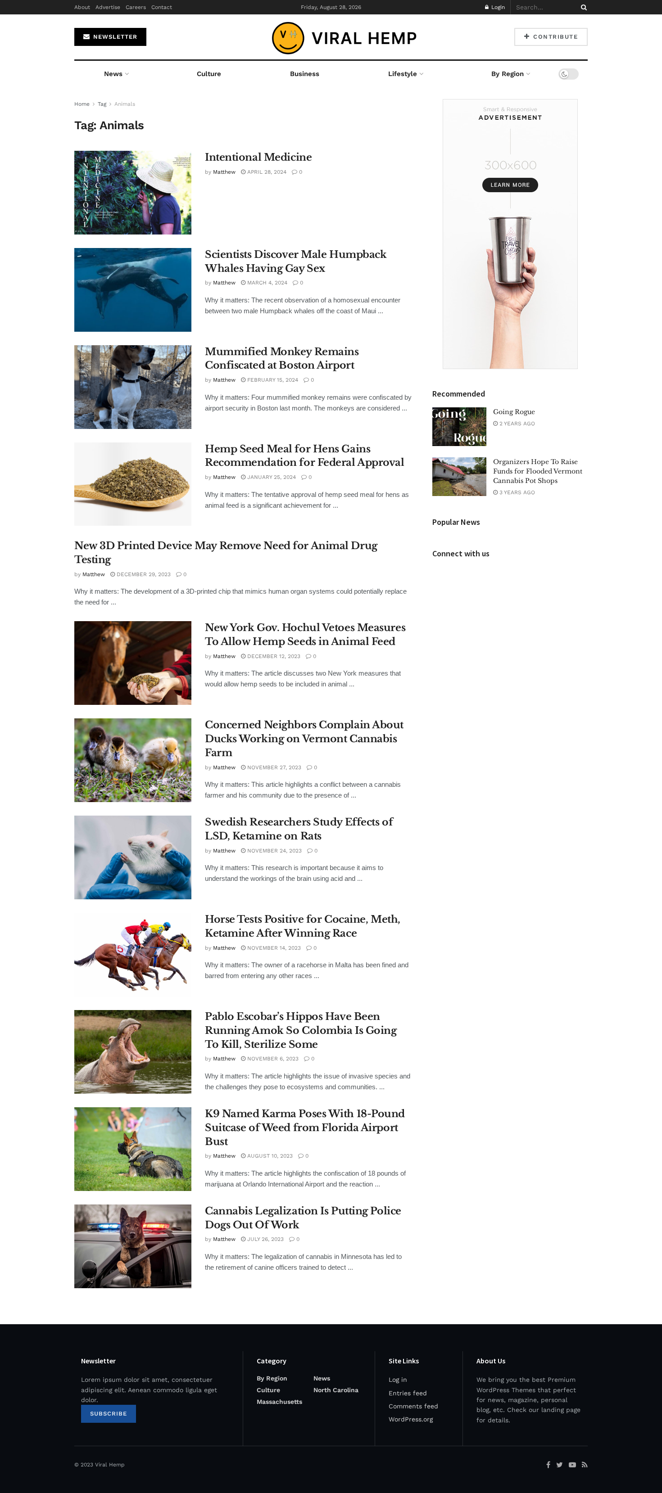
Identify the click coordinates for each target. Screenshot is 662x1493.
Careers (136, 7)
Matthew (224, 172)
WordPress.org (411, 1419)
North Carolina (335, 1390)
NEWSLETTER (114, 36)
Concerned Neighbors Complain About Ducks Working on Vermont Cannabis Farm (304, 739)
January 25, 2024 (270, 477)
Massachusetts (279, 1401)
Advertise (107, 7)
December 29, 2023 (143, 574)
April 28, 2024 (265, 172)
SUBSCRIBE (108, 1413)
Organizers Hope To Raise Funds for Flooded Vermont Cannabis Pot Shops (537, 471)
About (82, 7)
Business (304, 74)
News (113, 74)
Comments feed (413, 1406)
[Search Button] (582, 7)
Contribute (554, 36)
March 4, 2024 (266, 283)
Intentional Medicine (258, 157)
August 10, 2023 (269, 1156)
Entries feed (408, 1393)
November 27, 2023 (273, 767)
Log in (398, 1379)
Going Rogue (514, 412)
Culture (209, 74)
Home (82, 104)
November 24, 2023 (273, 851)
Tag (102, 104)
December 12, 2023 (272, 656)
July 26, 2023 (264, 1239)
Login (497, 7)
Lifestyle (402, 74)
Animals (124, 104)
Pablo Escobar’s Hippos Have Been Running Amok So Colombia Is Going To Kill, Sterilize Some (300, 1030)
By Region (507, 74)
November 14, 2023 (273, 948)
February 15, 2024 (271, 380)
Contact (161, 7)
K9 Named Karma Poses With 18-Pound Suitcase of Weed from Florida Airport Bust (305, 1128)
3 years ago (516, 492)
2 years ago (516, 423)
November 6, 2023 (272, 1058)
